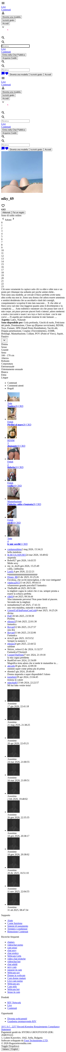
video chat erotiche (16, 958)
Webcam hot (13, 989)
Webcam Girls (14, 956)
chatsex (11, 942)
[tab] (36, 383)
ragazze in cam (14, 970)
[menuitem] (3, 7)
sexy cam (11, 967)
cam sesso (12, 947)
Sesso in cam (13, 992)
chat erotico (13, 953)
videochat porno (15, 945)
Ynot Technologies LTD (36, 1040)
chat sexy (11, 950)
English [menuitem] (14, 1049)
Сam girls (12, 986)
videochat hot (13, 961)
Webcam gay (13, 972)
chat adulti (12, 964)
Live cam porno (15, 981)
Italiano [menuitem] (5, 1049)
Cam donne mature (16, 978)
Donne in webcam (16, 975)
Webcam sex (13, 983)
